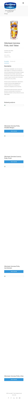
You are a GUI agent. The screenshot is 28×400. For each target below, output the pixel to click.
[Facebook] (8, 398)
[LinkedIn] (14, 398)
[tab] (6, 61)
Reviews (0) (12, 61)
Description (6, 61)
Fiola (9, 56)
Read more (14, 131)
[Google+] (11, 398)
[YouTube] (19, 398)
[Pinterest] (16, 398)
